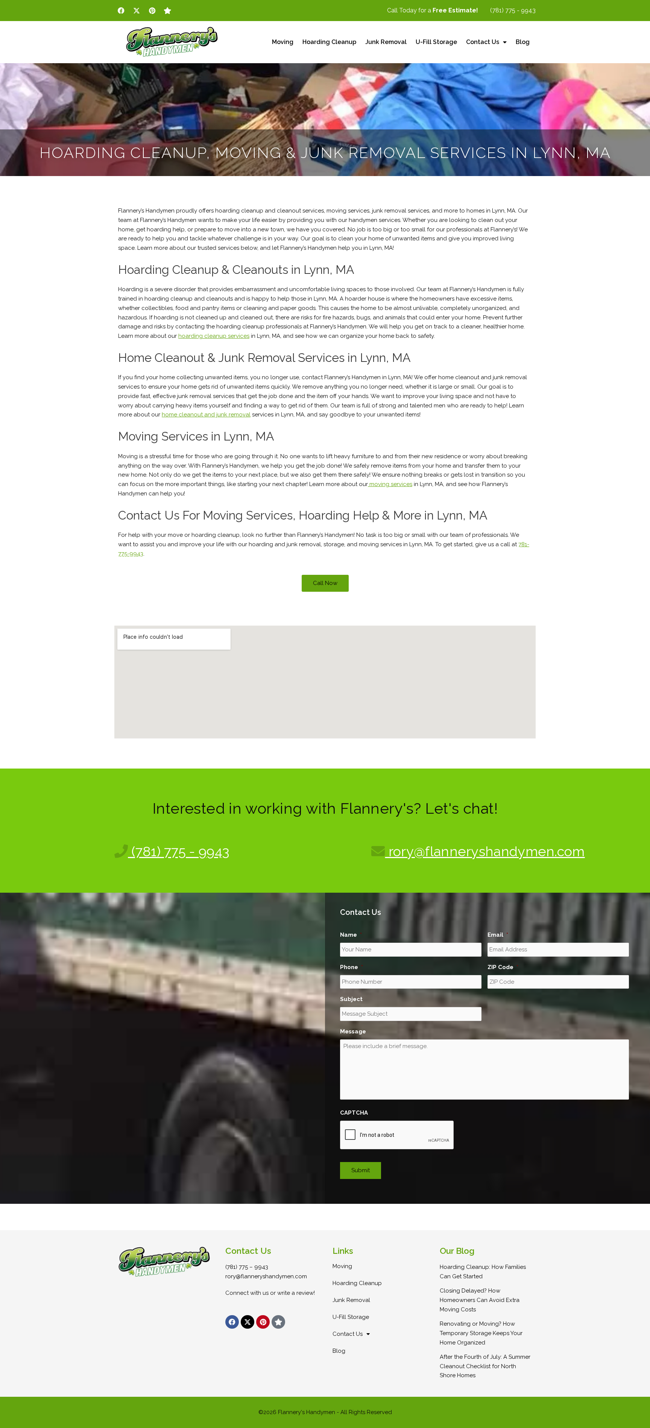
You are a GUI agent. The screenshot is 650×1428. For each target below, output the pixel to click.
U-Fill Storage (436, 42)
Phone (351, 967)
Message (353, 1031)
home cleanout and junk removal (206, 414)
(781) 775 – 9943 (246, 1267)
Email (497, 934)
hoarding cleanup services (213, 336)
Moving (282, 42)
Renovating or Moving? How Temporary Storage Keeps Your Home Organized (481, 1333)
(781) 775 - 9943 (178, 851)
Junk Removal (386, 42)
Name (351, 934)
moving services (390, 484)
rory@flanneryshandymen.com (485, 851)
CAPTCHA (354, 1112)
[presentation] (397, 1135)
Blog (523, 42)
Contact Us (482, 42)
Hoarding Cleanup (329, 42)
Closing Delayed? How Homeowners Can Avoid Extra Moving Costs (479, 1300)
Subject (351, 999)
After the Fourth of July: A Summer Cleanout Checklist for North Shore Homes (485, 1366)
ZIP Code (502, 967)
